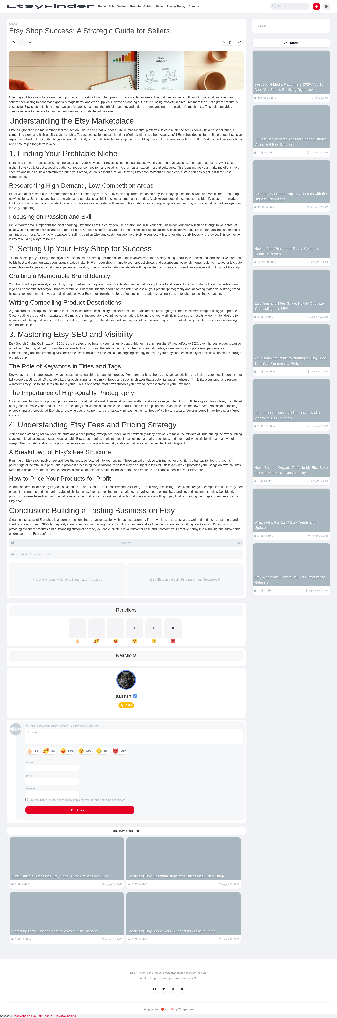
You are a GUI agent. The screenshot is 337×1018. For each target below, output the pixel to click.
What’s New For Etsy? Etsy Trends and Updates (285, 525)
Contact (194, 6)
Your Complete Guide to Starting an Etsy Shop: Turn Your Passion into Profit (291, 360)
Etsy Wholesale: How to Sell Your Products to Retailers (290, 579)
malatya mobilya (66, 1015)
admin (123, 696)
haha (70, 751)
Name (30, 762)
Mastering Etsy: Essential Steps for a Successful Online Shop (176, 876)
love (53, 751)
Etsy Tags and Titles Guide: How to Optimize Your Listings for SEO (289, 306)
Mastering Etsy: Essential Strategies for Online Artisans (55, 931)
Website (30, 788)
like (36, 751)
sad (106, 751)
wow (88, 751)
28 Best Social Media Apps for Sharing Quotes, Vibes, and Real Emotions (291, 141)
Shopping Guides (141, 6)
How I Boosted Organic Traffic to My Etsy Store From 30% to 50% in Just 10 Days (291, 470)
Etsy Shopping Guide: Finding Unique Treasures (184, 579)
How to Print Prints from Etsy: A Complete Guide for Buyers (287, 251)
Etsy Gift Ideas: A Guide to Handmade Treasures (68, 579)
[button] (316, 6)
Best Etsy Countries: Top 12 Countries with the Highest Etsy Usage (291, 196)
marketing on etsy (25, 1015)
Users (160, 6)
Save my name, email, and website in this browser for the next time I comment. (77, 799)
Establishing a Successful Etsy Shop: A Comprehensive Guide (60, 876)
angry (123, 751)
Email (29, 775)
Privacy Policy (176, 6)
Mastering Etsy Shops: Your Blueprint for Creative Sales (171, 931)
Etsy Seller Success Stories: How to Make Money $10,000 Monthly (287, 415)
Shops (13, 23)
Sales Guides (117, 6)
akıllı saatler (46, 1015)
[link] (239, 42)
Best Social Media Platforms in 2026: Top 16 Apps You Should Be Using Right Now (289, 87)
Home (102, 6)
